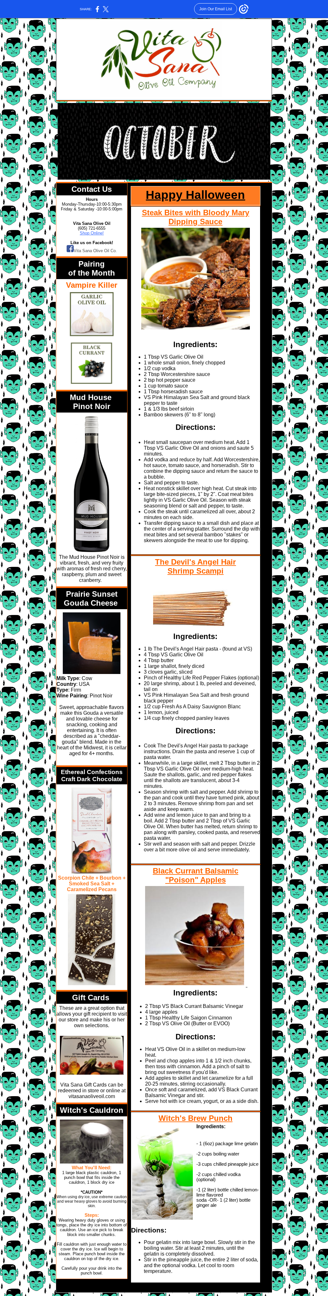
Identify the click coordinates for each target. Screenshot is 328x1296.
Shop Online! (92, 233)
